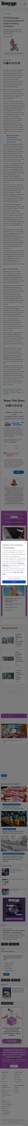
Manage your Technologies (14, 578)
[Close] (25, 542)
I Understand (14, 581)
